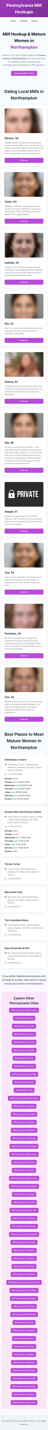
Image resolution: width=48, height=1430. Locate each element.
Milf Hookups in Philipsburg (24, 1138)
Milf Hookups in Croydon (24, 1050)
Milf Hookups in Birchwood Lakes (24, 1098)
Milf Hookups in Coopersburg (24, 1146)
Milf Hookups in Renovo (24, 1338)
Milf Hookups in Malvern (24, 1394)
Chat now (24, 160)
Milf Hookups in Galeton (24, 1354)
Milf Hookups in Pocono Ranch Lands (24, 1282)
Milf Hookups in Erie (24, 1090)
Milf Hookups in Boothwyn (24, 1362)
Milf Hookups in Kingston (24, 1250)
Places (34, 21)
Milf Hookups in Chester (24, 1194)
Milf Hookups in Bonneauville (24, 1074)
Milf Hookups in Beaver (24, 1082)
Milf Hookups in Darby (24, 1058)
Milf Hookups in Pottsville (24, 1162)
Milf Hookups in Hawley (24, 1066)
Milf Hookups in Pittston (24, 1170)
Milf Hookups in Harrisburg (24, 1370)
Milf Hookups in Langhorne (24, 1330)
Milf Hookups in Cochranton (24, 1386)
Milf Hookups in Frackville (24, 1202)
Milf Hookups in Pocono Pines (24, 1290)
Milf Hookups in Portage (24, 1346)
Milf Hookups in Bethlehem (24, 1218)
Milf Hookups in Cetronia (24, 1042)
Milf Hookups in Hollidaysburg (24, 1154)
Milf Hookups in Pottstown (24, 1130)
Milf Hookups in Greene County (24, 1178)
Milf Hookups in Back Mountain (24, 1234)
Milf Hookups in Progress (24, 1258)
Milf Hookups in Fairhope (24, 1266)
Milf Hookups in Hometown (24, 1274)
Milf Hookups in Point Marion (24, 1298)
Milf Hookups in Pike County (24, 1226)
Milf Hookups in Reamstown (24, 1314)
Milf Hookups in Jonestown (24, 1242)
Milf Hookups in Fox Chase (24, 1114)
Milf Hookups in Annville (24, 1026)
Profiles (23, 21)
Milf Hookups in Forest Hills (24, 1378)
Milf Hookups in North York (24, 1402)
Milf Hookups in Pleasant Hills (24, 1210)
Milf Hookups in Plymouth (24, 1306)
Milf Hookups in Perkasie (24, 1106)
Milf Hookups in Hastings (24, 1122)
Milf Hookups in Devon (24, 1322)
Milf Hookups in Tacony (24, 1034)
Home (13, 21)
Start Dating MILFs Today (24, 73)
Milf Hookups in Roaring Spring (24, 1186)
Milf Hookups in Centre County (24, 1010)
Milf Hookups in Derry (24, 1018)
